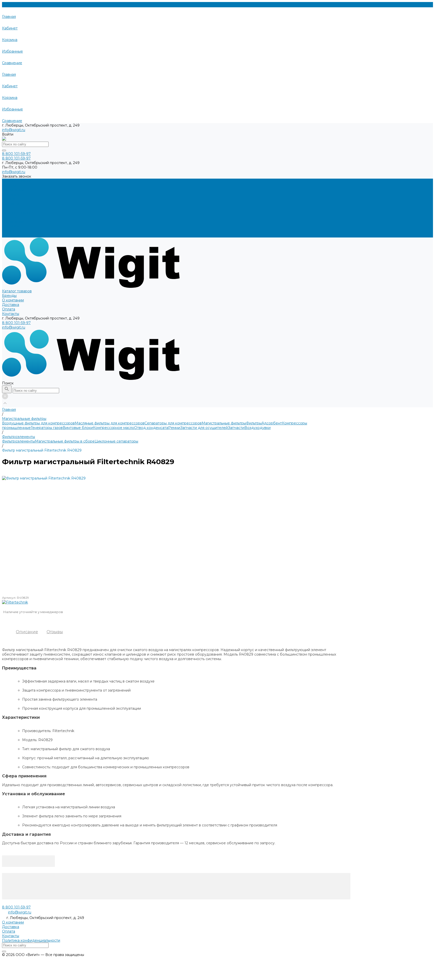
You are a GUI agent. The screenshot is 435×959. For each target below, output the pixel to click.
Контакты (10, 235)
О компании (13, 221)
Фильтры (254, 423)
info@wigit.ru (13, 130)
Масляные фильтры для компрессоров (109, 423)
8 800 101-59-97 (16, 323)
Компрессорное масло (113, 427)
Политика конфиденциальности (31, 940)
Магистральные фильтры (224, 423)
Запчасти (236, 427)
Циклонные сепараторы (116, 441)
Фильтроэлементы (18, 441)
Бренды (9, 217)
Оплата (8, 230)
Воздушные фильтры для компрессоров (38, 423)
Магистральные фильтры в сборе (65, 441)
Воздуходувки (257, 427)
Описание (27, 631)
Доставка (10, 226)
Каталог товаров (17, 212)
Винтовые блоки (78, 427)
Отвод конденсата (151, 427)
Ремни (174, 427)
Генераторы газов (47, 427)
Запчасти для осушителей (204, 427)
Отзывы (55, 631)
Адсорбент (272, 423)
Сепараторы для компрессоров (173, 423)
